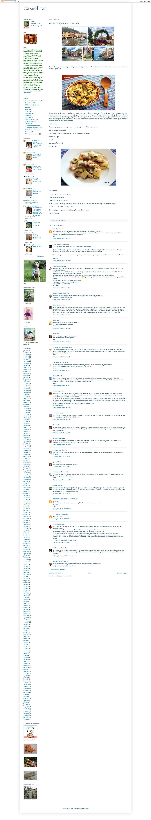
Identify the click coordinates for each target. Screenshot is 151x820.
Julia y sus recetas (58, 450)
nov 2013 (26, 589)
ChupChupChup (30, 233)
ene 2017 (26, 525)
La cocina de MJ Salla (32, 141)
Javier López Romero (59, 244)
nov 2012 (26, 612)
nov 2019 (26, 483)
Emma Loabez (57, 524)
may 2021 (26, 446)
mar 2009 (26, 686)
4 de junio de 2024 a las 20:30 (62, 328)
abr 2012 (26, 620)
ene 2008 (26, 715)
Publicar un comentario (58, 569)
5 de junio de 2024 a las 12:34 (61, 408)
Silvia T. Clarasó (57, 438)
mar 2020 (26, 475)
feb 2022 (26, 429)
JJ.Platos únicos (30, 121)
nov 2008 (26, 694)
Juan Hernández (58, 266)
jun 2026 (26, 351)
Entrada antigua (122, 573)
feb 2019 (26, 493)
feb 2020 (26, 477)
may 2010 (26, 657)
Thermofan (28, 189)
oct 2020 (26, 460)
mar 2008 (26, 711)
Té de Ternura (29, 165)
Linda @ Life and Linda (59, 293)
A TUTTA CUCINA (30, 153)
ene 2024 (26, 386)
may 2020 (26, 471)
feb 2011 (26, 641)
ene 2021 (26, 454)
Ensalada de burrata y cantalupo (36, 224)
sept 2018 (26, 502)
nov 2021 (26, 436)
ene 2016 (26, 543)
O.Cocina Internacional (32, 134)
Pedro (55, 334)
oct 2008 (26, 696)
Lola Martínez (57, 229)
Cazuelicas (35, 8)
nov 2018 (26, 498)
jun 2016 (26, 535)
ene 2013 (26, 607)
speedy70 (56, 462)
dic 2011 (26, 628)
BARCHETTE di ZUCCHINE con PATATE (37, 155)
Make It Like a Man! (31, 201)
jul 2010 (26, 655)
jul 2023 (26, 394)
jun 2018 (26, 508)
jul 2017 (26, 520)
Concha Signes (57, 391)
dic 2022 (26, 409)
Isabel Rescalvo (57, 305)
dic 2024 (26, 373)
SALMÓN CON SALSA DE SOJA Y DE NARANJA (37, 167)
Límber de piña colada (37, 247)
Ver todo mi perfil (36, 26)
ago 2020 (26, 465)
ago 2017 (26, 518)
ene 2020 (26, 479)
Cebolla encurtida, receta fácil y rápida (37, 237)
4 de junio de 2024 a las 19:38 (61, 299)
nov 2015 (26, 547)
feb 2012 (26, 624)
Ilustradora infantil (29, 740)
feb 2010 (26, 663)
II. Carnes (28, 117)
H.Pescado (28, 113)
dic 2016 (26, 527)
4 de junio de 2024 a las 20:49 (62, 342)
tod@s (39, 91)
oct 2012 (26, 614)
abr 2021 (26, 448)
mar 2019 (26, 491)
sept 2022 (26, 415)
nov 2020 (26, 458)
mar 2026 (26, 353)
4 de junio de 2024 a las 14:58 (62, 261)
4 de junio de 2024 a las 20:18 (61, 315)
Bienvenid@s (27, 92)
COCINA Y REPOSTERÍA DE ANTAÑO (64, 499)
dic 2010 (26, 645)
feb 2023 (26, 404)
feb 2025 (26, 369)
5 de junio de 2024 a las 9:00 (61, 386)
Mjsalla (55, 425)
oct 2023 (26, 392)
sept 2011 (26, 634)
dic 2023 (26, 388)
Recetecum (56, 485)
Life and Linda (29, 177)
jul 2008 (26, 703)
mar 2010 (26, 661)
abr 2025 (26, 365)
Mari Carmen (57, 413)
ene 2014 (26, 587)
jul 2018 (26, 506)
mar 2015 (26, 560)
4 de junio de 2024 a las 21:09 (61, 357)
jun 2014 (26, 578)
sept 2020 (26, 462)
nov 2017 (26, 512)
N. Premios (28, 132)
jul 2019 (26, 489)
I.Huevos (27, 115)
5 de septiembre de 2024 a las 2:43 (63, 556)
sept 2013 (26, 593)
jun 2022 (26, 421)
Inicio (89, 573)
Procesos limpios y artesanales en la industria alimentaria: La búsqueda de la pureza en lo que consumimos (33, 212)
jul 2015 (26, 556)
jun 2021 (26, 444)
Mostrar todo (40, 256)
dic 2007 (26, 717)
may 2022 (26, 423)
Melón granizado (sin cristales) (37, 191)
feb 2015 (26, 562)
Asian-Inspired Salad (31, 202)
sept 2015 (26, 552)
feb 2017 (26, 523)
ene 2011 (26, 643)
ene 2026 (26, 357)
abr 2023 (26, 400)
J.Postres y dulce (30, 119)
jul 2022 (26, 419)
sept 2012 (26, 616)
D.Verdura (28, 107)
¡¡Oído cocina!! (29, 221)
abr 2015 (26, 558)
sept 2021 (26, 440)
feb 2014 (26, 585)
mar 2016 (26, 539)
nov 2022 (26, 411)
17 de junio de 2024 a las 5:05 (61, 493)
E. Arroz (27, 109)
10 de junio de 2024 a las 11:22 (61, 456)
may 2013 (26, 599)
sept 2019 (26, 487)
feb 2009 (26, 688)
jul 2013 (26, 597)
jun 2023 (26, 396)
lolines (54, 320)
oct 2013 (26, 591)
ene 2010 (26, 665)
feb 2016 (26, 541)
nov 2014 (26, 568)
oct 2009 (26, 672)
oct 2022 (26, 413)
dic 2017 (26, 510)
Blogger (86, 808)
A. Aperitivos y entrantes (32, 101)
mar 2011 (26, 638)
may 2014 (26, 581)
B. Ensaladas (29, 103)
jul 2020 (26, 467)
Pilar (33, 22)
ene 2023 (26, 407)
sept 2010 (26, 651)
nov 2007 (26, 719)
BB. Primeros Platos (31, 105)
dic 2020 (26, 456)
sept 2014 (26, 572)
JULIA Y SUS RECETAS (31, 206)
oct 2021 (26, 438)
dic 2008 (26, 692)
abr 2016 (26, 537)
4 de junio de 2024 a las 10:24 (62, 239)
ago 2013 (26, 595)
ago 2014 (26, 574)
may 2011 (26, 636)
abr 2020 (26, 473)
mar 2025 (26, 367)
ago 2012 (26, 618)
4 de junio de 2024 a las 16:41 (61, 288)
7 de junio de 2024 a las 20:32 (62, 445)
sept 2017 (26, 516)
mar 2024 (26, 384)
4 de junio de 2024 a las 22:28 (62, 370)
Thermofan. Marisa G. (59, 362)
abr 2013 (26, 601)
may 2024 (26, 380)
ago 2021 (26, 442)
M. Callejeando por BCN (32, 128)
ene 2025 (26, 371)
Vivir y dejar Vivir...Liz (59, 514)
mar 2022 (26, 427)
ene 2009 (26, 690)
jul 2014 (26, 576)
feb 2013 (26, 605)
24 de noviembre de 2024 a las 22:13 (64, 566)
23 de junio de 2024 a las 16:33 (62, 509)
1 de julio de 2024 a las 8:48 (61, 542)
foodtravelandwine (58, 548)
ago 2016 (26, 531)
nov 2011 (26, 630)
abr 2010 (26, 659)
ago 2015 (26, 554)
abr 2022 (26, 425)
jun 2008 (26, 705)
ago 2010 (26, 653)
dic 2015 (26, 545)
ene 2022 (26, 431)
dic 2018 (26, 496)
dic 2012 (26, 609)
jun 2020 (26, 469)
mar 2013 (26, 603)
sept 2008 (26, 698)
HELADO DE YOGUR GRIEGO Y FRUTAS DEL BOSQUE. (37, 144)
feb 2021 (26, 452)
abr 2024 (26, 382)
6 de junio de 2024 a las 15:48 (61, 419)
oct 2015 (26, 549)
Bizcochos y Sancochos (32, 245)
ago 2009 (26, 676)
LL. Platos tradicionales (32, 126)
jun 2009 (26, 680)
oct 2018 (26, 500)
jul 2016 (26, 533)
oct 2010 (26, 649)
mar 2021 (26, 450)
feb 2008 (26, 713)
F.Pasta (27, 111)
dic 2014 (26, 566)
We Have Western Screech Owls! (37, 179)
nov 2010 (26, 647)
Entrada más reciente (56, 573)
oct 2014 (26, 570)
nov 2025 (26, 361)
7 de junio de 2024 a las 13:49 (61, 433)
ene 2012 (26, 626)
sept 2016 (26, 529)
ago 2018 (26, 504)
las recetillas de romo (59, 472)
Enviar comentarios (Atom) (65, 576)
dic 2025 (26, 359)
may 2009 (26, 682)
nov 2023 (26, 390)
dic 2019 (26, 481)
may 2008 (26, 707)
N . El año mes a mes (31, 130)
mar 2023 (26, 402)
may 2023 (26, 398)
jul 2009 (26, 678)
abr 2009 (26, 684)
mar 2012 (26, 622)
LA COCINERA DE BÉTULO (61, 347)
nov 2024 (26, 376)
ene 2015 (26, 564)
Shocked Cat (56, 376)
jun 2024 (26, 378)
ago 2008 (26, 701)
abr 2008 (26, 709)
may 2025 (26, 363)
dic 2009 (26, 667)
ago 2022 (26, 417)
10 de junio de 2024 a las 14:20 (62, 466)
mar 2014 (26, 583)
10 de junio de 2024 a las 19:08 (62, 480)
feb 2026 (26, 355)
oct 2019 (26, 485)
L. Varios (27, 124)
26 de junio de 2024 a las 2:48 (62, 519)
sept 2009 (26, 674)
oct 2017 (26, 514)
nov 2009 (26, 670)
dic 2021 (26, 433)
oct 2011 (26, 632)
